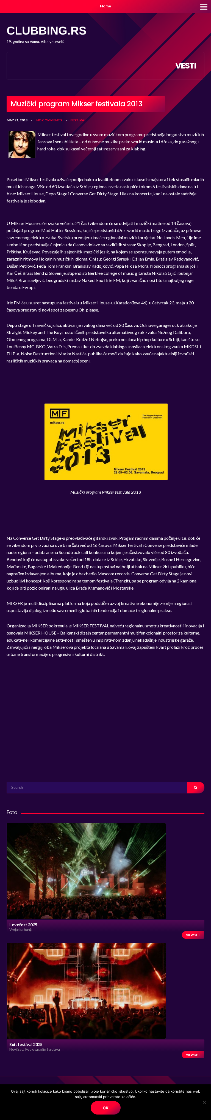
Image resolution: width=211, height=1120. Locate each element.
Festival (78, 120)
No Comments (49, 120)
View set (193, 935)
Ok (106, 1107)
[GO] (195, 787)
